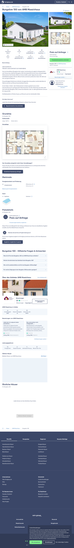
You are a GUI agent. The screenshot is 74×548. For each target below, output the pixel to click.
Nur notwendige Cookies (62, 542)
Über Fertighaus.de (7, 479)
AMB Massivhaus (16, 6)
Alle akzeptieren (35, 542)
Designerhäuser (42, 444)
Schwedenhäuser (6, 461)
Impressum (41, 487)
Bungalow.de (54, 523)
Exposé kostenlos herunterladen (14, 106)
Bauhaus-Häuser (6, 449)
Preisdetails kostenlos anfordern (60, 60)
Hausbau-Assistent (61, 2)
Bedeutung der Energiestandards (9, 188)
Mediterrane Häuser (7, 456)
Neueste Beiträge (62, 439)
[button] (69, 2)
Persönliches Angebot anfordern (63, 87)
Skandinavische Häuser (8, 463)
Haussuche (5, 496)
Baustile (9, 439)
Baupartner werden (43, 494)
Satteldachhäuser (42, 456)
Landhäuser (41, 451)
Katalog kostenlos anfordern (40, 301)
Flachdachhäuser (42, 458)
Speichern (67, 10)
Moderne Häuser (6, 458)
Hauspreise (26, 439)
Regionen (43, 439)
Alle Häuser (43, 356)
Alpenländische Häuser (8, 446)
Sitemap (4, 484)
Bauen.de (54, 519)
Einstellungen (49, 542)
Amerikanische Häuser (8, 444)
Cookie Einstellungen (43, 479)
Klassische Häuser (42, 449)
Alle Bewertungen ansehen (40, 339)
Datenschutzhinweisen (51, 538)
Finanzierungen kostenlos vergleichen (17, 222)
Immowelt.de (19, 519)
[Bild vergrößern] (45, 157)
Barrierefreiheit (42, 482)
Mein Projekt (5, 501)
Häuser (7, 6)
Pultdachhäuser (42, 463)
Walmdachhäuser (42, 461)
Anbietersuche (6, 499)
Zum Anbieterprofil (42, 277)
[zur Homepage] (3, 6)
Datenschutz (41, 484)
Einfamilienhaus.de (20, 527)
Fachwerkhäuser (42, 446)
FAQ (3, 482)
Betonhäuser (5, 451)
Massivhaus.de (20, 523)
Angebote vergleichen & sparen (12, 242)
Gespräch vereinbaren (43, 496)
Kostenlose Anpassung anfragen (12, 171)
